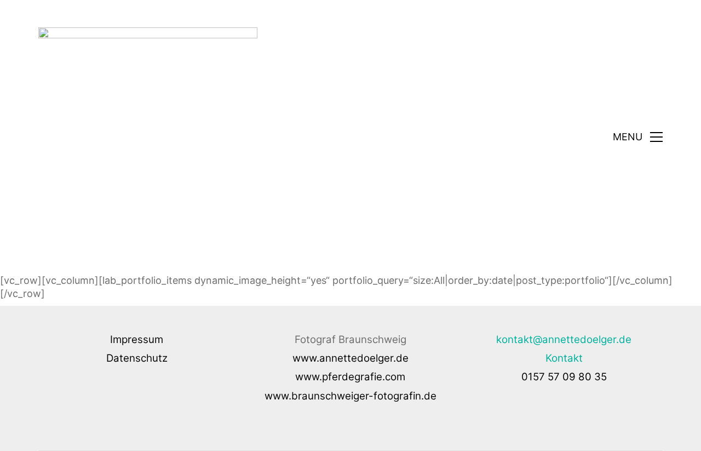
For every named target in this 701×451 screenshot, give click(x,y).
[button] (638, 137)
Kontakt (564, 358)
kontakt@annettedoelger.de (563, 339)
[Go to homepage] (147, 137)
